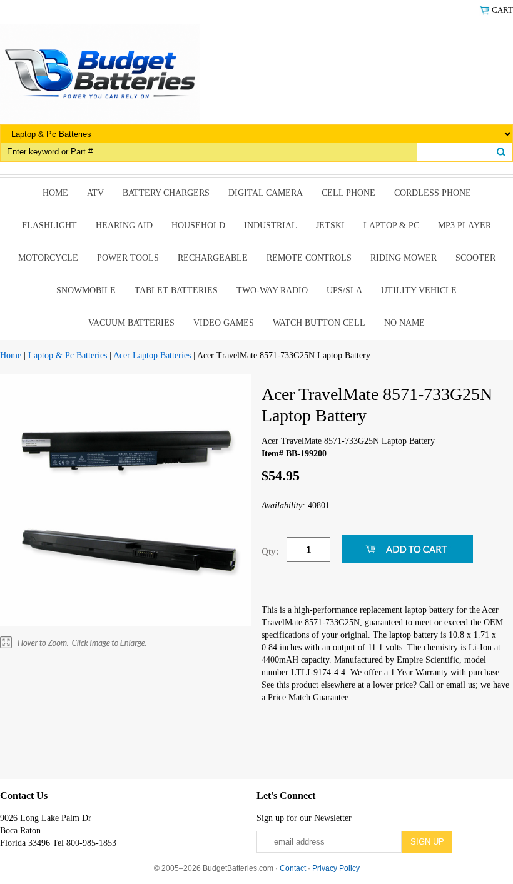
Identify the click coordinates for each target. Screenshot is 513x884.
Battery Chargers (166, 193)
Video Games (223, 323)
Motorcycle (48, 258)
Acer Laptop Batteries (152, 355)
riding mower (403, 258)
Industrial (270, 225)
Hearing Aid (124, 225)
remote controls (309, 258)
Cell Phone (348, 193)
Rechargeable (213, 258)
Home (55, 193)
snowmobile (86, 290)
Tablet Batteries (176, 290)
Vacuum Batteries (131, 323)
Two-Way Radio (272, 290)
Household (198, 225)
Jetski (330, 225)
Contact (293, 868)
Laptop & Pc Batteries (67, 355)
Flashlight (49, 225)
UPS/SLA (344, 290)
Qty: (270, 551)
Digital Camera (265, 193)
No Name (404, 323)
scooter (475, 258)
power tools (128, 258)
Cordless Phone (432, 193)
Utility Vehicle (419, 290)
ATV (95, 193)
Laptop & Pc (391, 225)
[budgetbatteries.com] (100, 73)
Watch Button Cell (319, 323)
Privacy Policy (336, 868)
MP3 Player (464, 225)
